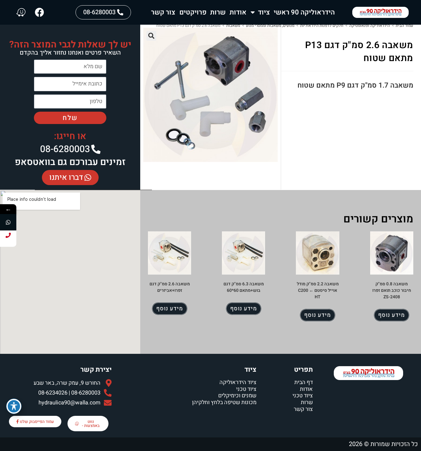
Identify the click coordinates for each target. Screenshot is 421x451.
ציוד (264, 12)
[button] (151, 36)
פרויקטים (192, 12)
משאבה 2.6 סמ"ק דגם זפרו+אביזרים (169, 287)
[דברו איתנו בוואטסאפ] (8, 222)
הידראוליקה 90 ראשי (304, 12)
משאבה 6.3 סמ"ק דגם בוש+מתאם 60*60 (243, 287)
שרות (218, 12)
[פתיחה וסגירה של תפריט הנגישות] (13, 406)
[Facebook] (39, 12)
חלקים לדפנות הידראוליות (321, 25)
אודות (238, 12)
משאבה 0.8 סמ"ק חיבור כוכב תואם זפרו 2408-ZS (391, 290)
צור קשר (163, 12)
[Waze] (21, 12)
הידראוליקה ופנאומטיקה (369, 25)
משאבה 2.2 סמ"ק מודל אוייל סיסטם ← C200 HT (318, 290)
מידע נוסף (391, 315)
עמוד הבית (404, 25)
